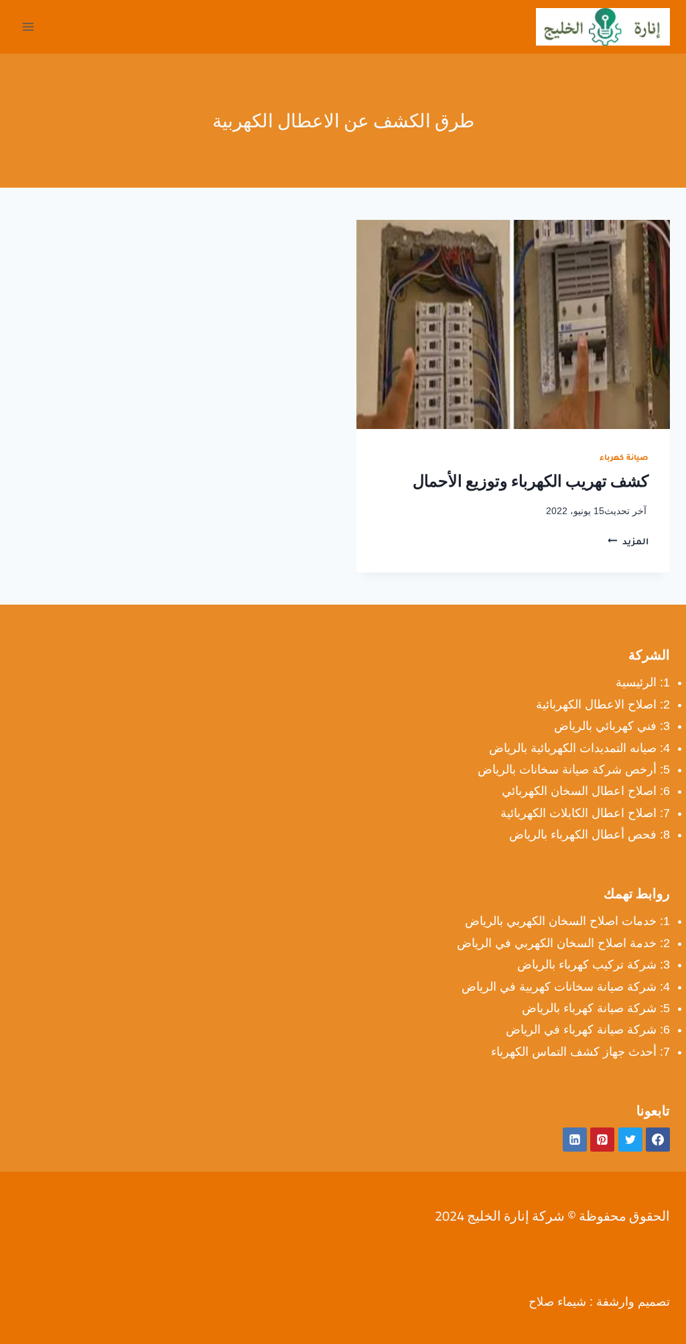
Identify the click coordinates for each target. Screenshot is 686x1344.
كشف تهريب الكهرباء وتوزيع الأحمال (530, 481)
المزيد (628, 543)
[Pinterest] (602, 1139)
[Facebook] (658, 1139)
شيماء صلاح (557, 1301)
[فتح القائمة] (28, 26)
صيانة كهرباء (624, 458)
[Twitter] (630, 1139)
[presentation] (513, 324)
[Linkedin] (575, 1139)
